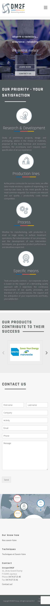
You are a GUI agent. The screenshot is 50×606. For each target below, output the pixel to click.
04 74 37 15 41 (12, 579)
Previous (3, 352)
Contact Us (25, 73)
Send (6, 479)
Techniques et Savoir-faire (14, 554)
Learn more (25, 67)
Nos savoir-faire (9, 540)
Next (46, 352)
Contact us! (7, 584)
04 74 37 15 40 (15, 576)
